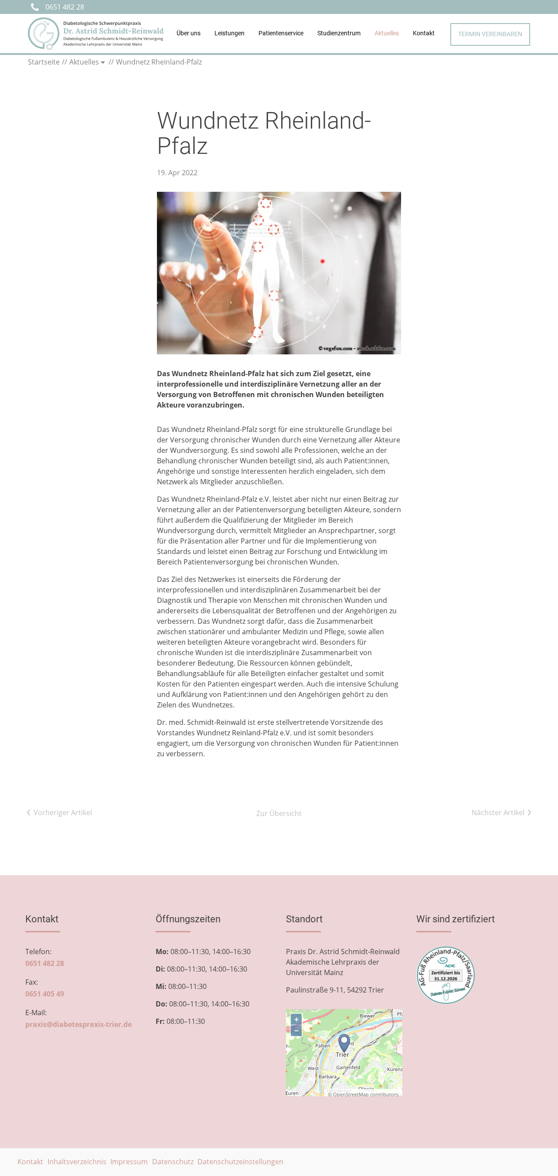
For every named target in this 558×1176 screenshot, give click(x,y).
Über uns (189, 33)
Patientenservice (281, 33)
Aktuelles (386, 33)
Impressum (129, 1161)
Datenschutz (173, 1161)
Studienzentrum (339, 33)
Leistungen (229, 33)
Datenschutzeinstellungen (240, 1161)
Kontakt (424, 33)
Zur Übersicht (279, 813)
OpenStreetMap (351, 1094)
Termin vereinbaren (490, 34)
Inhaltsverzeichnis (77, 1161)
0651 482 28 (64, 7)
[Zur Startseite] (95, 33)
